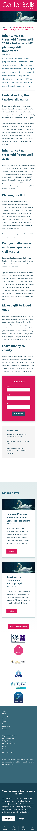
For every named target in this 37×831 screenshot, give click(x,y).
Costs (4, 724)
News (9, 28)
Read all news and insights (18, 626)
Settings (21, 818)
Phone (8, 404)
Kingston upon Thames (9, 736)
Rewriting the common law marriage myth (17, 442)
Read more (12, 551)
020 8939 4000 (9, 753)
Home (4, 28)
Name (8, 386)
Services (4, 719)
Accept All (8, 818)
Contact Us (5, 729)
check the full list (15, 804)
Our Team (5, 716)
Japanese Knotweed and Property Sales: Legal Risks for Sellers (16, 435)
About (4, 714)
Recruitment (6, 726)
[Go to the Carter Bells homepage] (18, 6)
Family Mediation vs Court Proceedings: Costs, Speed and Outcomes (16, 450)
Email (8, 395)
